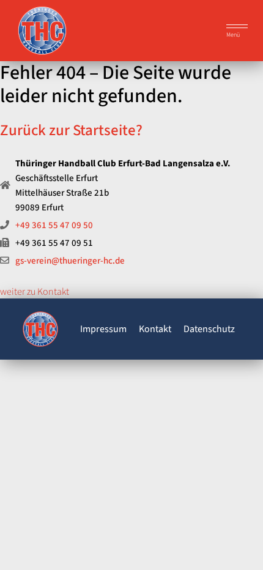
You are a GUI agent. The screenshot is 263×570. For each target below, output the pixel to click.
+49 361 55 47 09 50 (54, 225)
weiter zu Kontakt (34, 291)
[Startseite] (40, 331)
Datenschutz (209, 329)
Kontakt (155, 329)
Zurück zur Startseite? (71, 130)
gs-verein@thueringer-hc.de (70, 260)
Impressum (103, 329)
